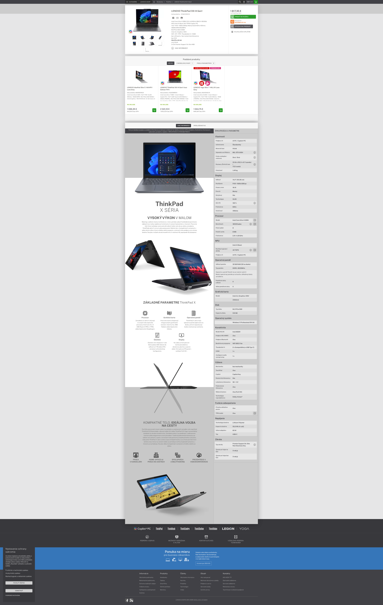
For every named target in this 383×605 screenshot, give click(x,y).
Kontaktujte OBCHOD (203, 563)
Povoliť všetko (19, 583)
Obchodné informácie (187, 577)
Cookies (142, 593)
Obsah (203, 573)
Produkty (164, 573)
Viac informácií (183, 125)
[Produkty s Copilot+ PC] (130, 31)
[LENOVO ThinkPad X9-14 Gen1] (147, 20)
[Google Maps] (131, 600)
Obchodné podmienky (146, 577)
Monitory (163, 590)
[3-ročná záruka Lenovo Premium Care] (207, 83)
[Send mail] (177, 18)
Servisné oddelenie (229, 583)
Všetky (170, 63)
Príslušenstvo (200, 125)
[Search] (240, 2)
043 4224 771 (227, 577)
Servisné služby (206, 586)
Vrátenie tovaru (144, 586)
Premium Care (215, 68)
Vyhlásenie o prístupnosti (147, 590)
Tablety (162, 580)
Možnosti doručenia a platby (210, 580)
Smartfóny (163, 583)
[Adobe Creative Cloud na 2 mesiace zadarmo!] (201, 83)
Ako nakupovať (205, 577)
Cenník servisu (205, 590)
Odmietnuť (19, 590)
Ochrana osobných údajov (147, 583)
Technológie (184, 586)
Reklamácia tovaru (229, 586)
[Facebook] (127, 600)
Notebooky (160, 2)
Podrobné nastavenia (12, 595)
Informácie (143, 573)
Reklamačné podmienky (147, 580)
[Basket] (256, 2)
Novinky (183, 580)
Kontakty (226, 573)
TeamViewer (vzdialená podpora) (233, 590)
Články (183, 573)
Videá (182, 590)
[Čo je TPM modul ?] (255, 413)
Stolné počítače (165, 586)
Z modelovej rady (184, 63)
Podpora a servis (206, 583)
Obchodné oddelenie (229, 580)
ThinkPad (169, 2)
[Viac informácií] (255, 220)
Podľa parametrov (205, 63)
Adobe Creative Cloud (201, 68)
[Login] (244, 2)
